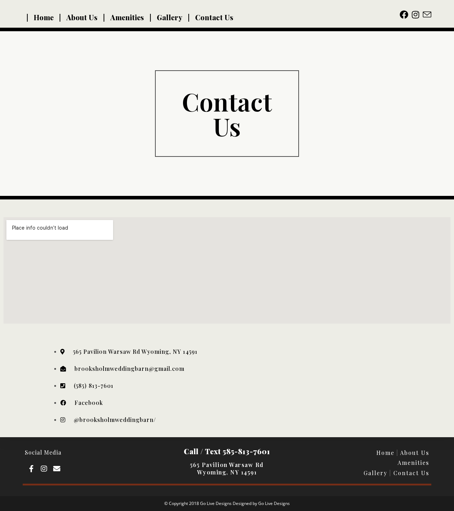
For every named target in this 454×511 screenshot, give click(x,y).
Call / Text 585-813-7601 (227, 451)
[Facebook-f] (31, 468)
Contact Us (214, 17)
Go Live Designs (274, 503)
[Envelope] (56, 468)
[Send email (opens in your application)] (427, 14)
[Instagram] (44, 468)
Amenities (127, 17)
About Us (82, 17)
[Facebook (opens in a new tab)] (406, 14)
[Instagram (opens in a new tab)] (417, 14)
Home (44, 17)
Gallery (169, 17)
